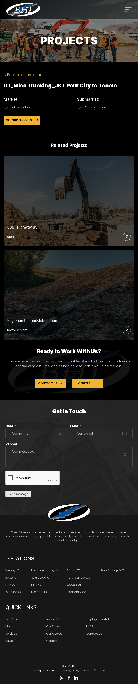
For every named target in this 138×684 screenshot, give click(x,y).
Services (11, 634)
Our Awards (54, 634)
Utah (10, 237)
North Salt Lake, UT (19, 330)
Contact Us (47, 383)
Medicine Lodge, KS (44, 570)
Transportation (95, 107)
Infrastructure (21, 107)
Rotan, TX (73, 570)
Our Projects (13, 619)
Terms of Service (94, 670)
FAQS (89, 626)
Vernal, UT (12, 570)
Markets (10, 626)
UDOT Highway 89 (22, 227)
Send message (18, 494)
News (9, 641)
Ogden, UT (74, 585)
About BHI (52, 619)
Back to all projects (23, 74)
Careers (84, 383)
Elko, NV (36, 585)
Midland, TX (39, 592)
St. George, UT (41, 577)
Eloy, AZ (10, 585)
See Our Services (19, 120)
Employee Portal (97, 619)
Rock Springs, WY (112, 570)
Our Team (53, 626)
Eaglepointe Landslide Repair (32, 320)
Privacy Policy (70, 670)
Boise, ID (11, 577)
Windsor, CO (13, 592)
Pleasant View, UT (79, 592)
